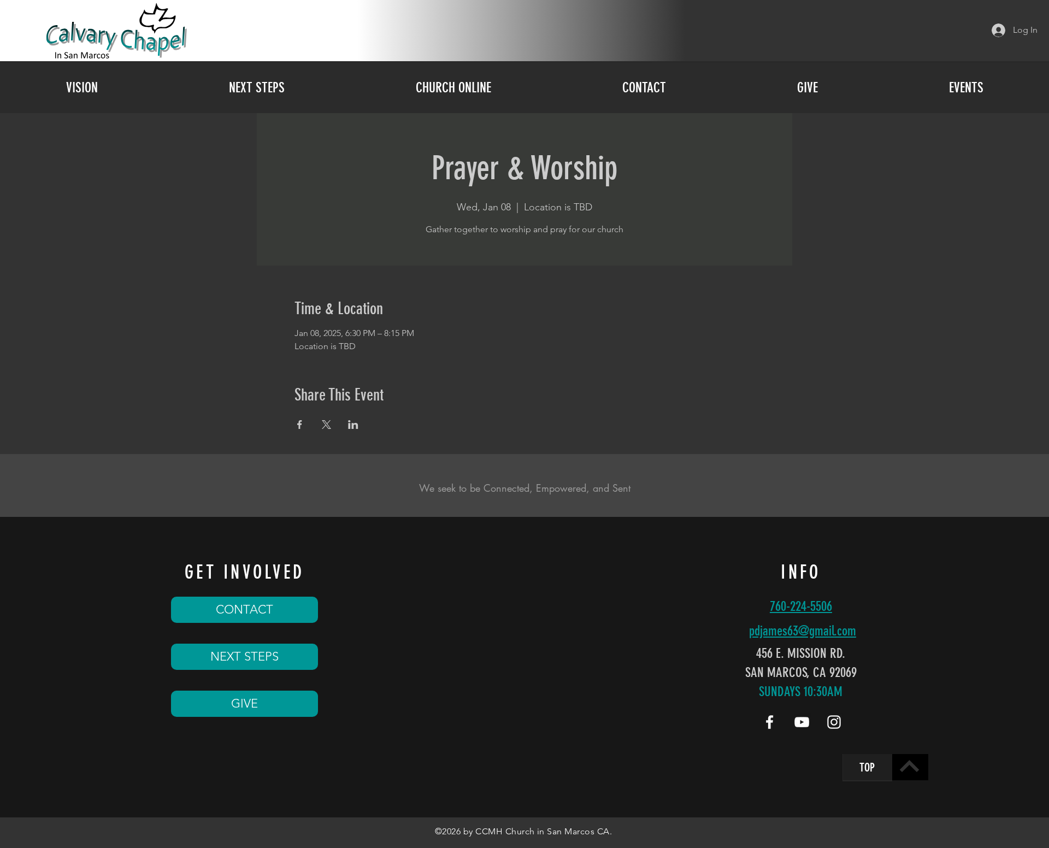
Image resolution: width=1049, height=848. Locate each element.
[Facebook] (770, 722)
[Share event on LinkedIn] (353, 424)
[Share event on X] (326, 424)
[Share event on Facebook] (299, 424)
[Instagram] (834, 722)
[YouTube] (802, 722)
